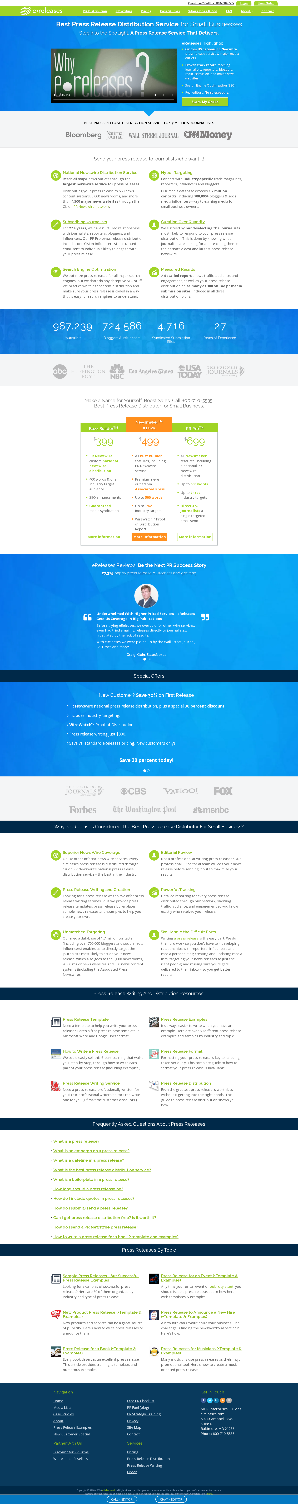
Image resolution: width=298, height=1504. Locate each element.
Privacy (132, 1420)
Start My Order (205, 101)
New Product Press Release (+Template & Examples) (102, 1314)
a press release (186, 938)
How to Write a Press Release (90, 1051)
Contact (267, 11)
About (246, 11)
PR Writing (124, 11)
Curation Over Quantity (183, 221)
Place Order (266, 3)
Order (132, 1472)
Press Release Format (181, 1051)
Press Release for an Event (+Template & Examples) (199, 1277)
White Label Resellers (70, 1458)
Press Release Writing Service (91, 1083)
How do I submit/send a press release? (90, 1208)
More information (104, 536)
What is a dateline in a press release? (88, 1160)
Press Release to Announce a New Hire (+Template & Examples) (198, 1314)
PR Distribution (95, 11)
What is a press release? (76, 1141)
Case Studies (170, 11)
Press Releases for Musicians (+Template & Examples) (201, 1350)
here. (210, 1493)
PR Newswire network (91, 206)
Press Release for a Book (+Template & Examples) (99, 1350)
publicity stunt (222, 1286)
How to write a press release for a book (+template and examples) (115, 1236)
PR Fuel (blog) (138, 1407)
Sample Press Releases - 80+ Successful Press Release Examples (101, 1277)
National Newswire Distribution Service (100, 172)
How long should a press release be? (88, 1189)
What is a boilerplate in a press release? (91, 1179)
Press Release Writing (144, 1465)
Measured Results (178, 269)
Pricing (146, 11)
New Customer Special (71, 1434)
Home (58, 1400)
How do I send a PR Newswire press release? (95, 1227)
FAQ (229, 11)
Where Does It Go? (202, 11)
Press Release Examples (184, 1019)
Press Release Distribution (186, 1083)
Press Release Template (86, 1019)
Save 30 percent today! (146, 760)
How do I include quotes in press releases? (93, 1198)
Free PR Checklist (141, 1400)
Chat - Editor (171, 1499)
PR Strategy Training (144, 1414)
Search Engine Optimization (89, 269)
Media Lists (62, 1407)
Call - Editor (121, 1499)
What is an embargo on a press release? (91, 1150)
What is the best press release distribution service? (102, 1170)
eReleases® (108, 1490)
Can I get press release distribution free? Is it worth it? (104, 1217)
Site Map (134, 1427)
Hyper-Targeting (177, 172)
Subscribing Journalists (85, 221)
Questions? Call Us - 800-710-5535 (211, 3)
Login (244, 3)
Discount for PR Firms (71, 1452)
